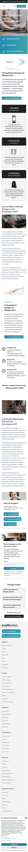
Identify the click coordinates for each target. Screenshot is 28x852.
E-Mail (6, 561)
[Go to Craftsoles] (9, 625)
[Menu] (3, 6)
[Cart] (14, 6)
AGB (9, 575)
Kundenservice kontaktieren (14, 616)
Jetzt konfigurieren (14, 337)
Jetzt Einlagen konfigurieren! (12, 98)
